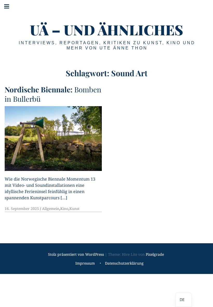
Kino (64, 208)
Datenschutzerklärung (124, 263)
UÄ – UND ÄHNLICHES (106, 29)
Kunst (74, 208)
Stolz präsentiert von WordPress (76, 254)
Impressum (85, 263)
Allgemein (50, 208)
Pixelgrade (155, 254)
